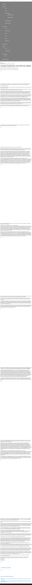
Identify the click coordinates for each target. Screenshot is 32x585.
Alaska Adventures (7, 13)
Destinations (4, 6)
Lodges (6, 8)
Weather (6, 55)
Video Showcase (7, 40)
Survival (6, 38)
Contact (6, 48)
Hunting (6, 33)
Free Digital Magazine (7, 50)
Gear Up (6, 28)
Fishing (6, 35)
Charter (6, 10)
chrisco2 (2, 67)
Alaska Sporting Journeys (8, 20)
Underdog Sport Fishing (10, 17)
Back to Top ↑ (2, 584)
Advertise (3, 46)
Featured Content (4, 26)
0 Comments (16, 67)
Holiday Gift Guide (7, 30)
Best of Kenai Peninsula (8, 23)
